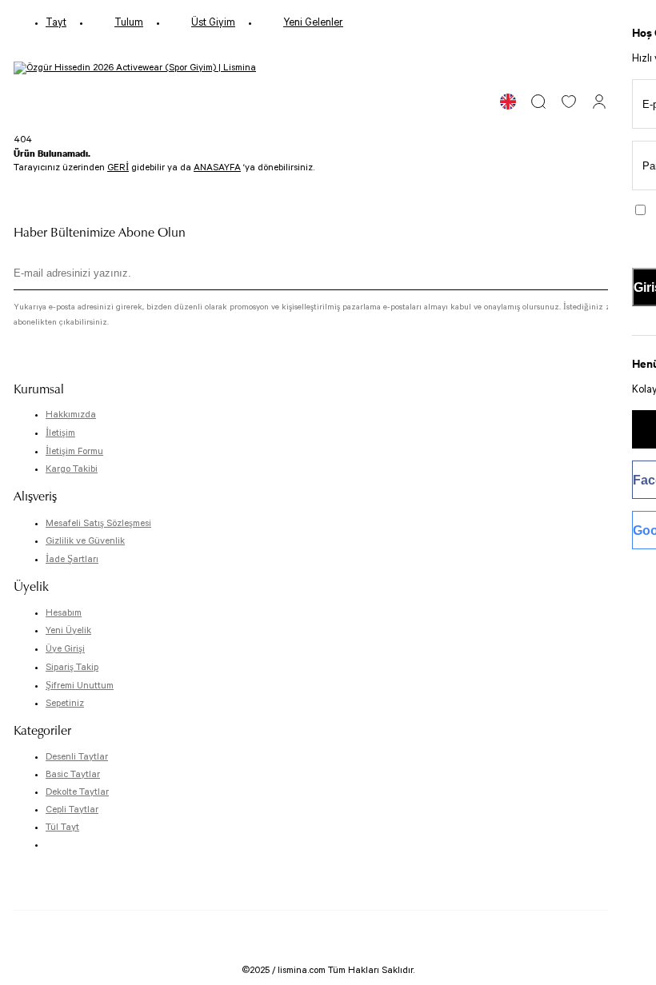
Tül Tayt (62, 827)
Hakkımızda (71, 414)
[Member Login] (599, 101)
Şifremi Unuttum (80, 685)
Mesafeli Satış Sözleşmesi (98, 523)
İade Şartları (72, 559)
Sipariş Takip (72, 667)
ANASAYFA (217, 167)
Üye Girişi (65, 649)
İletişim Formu (74, 451)
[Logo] (135, 68)
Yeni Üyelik (68, 630)
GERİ (118, 167)
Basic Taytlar (73, 774)
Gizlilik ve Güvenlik (85, 541)
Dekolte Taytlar (77, 792)
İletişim (60, 433)
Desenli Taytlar (77, 757)
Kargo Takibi (72, 469)
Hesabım (64, 613)
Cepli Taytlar (72, 809)
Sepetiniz (65, 703)
